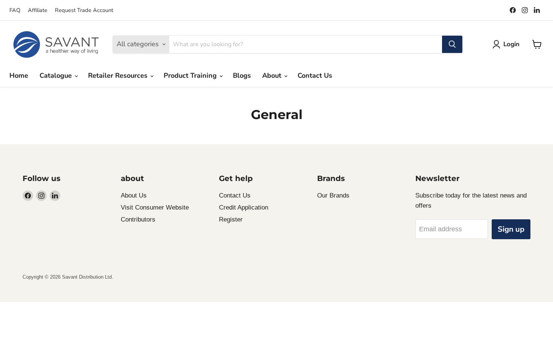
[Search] (452, 44)
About (272, 75)
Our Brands (333, 195)
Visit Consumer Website (155, 207)
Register (231, 219)
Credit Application (243, 207)
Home (18, 75)
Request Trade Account (84, 10)
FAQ (14, 10)
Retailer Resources (118, 75)
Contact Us (315, 75)
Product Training (191, 75)
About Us (134, 195)
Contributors (138, 219)
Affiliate (37, 10)
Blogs (242, 75)
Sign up (511, 229)
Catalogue (57, 75)
